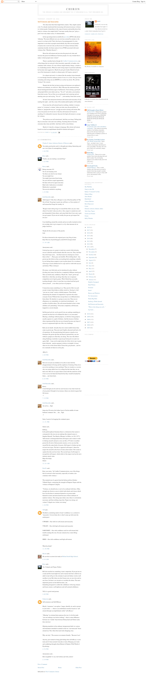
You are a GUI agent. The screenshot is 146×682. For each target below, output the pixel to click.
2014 (88, 238)
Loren (86, 206)
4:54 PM (46, 649)
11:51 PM (46, 422)
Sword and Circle (92, 166)
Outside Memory (91, 167)
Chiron (73, 9)
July (90, 263)
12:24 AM (46, 463)
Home (60, 667)
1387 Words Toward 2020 (94, 141)
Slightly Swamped (93, 282)
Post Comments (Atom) (52, 672)
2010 (88, 314)
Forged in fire (90, 154)
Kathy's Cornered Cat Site (92, 192)
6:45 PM (46, 379)
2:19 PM (46, 659)
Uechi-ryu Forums (90, 213)
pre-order (66, 37)
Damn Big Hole (92, 299)
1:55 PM (46, 192)
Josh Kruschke (47, 197)
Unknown (45, 599)
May (90, 268)
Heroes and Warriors (94, 293)
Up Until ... (91, 310)
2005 (88, 328)
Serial (89, 290)
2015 (88, 236)
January (91, 279)
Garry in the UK (89, 189)
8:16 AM (46, 559)
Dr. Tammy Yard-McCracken (96, 139)
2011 (88, 247)
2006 (88, 325)
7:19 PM (46, 398)
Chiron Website (89, 201)
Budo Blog (90, 153)
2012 (88, 244)
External (90, 287)
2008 (88, 319)
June (90, 266)
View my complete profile (94, 34)
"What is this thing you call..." (96, 307)
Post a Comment (42, 664)
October (91, 255)
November (92, 252)
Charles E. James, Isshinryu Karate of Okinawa (56, 143)
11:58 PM (46, 549)
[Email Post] (59, 132)
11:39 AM (46, 242)
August (91, 260)
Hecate (44, 553)
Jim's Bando (88, 196)
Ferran (86, 216)
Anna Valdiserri (92, 125)
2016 (88, 233)
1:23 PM (46, 161)
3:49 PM (46, 355)
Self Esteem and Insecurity (95, 304)
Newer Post (41, 667)
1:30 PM (46, 505)
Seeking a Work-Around (95, 301)
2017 (88, 230)
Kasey (44, 166)
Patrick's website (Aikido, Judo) (94, 209)
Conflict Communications (70, 61)
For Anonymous (92, 296)
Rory (44, 156)
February (91, 277)
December (92, 249)
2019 (88, 227)
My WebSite (88, 187)
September (92, 257)
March (91, 274)
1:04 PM (46, 151)
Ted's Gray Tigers (90, 211)
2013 (88, 241)
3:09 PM (46, 594)
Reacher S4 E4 (91, 112)
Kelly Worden (89, 218)
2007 (88, 322)
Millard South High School (70, 556)
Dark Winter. (91, 285)
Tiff (44, 510)
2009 (88, 317)
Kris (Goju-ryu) (89, 204)
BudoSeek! (88, 199)
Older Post (79, 667)
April (90, 271)
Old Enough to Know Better (95, 110)
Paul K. (45, 468)
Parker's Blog (88, 194)
